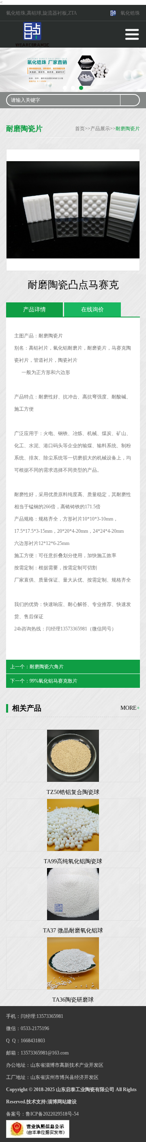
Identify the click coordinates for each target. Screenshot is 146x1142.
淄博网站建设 (62, 1102)
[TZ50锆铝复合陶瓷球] (73, 755)
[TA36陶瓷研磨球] (73, 963)
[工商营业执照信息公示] (37, 1128)
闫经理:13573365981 (42, 1016)
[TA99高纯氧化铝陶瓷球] (73, 825)
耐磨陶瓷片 (128, 128)
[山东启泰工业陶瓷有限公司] (32, 34)
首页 (80, 128)
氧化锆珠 (130, 13)
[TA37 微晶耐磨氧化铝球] (73, 894)
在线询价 (92, 309)
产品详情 (34, 309)
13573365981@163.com (45, 1053)
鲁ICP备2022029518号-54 (52, 1114)
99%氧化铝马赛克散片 (53, 681)
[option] (73, 70)
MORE (130, 708)
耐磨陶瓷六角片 (47, 666)
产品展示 (100, 128)
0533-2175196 (35, 1028)
